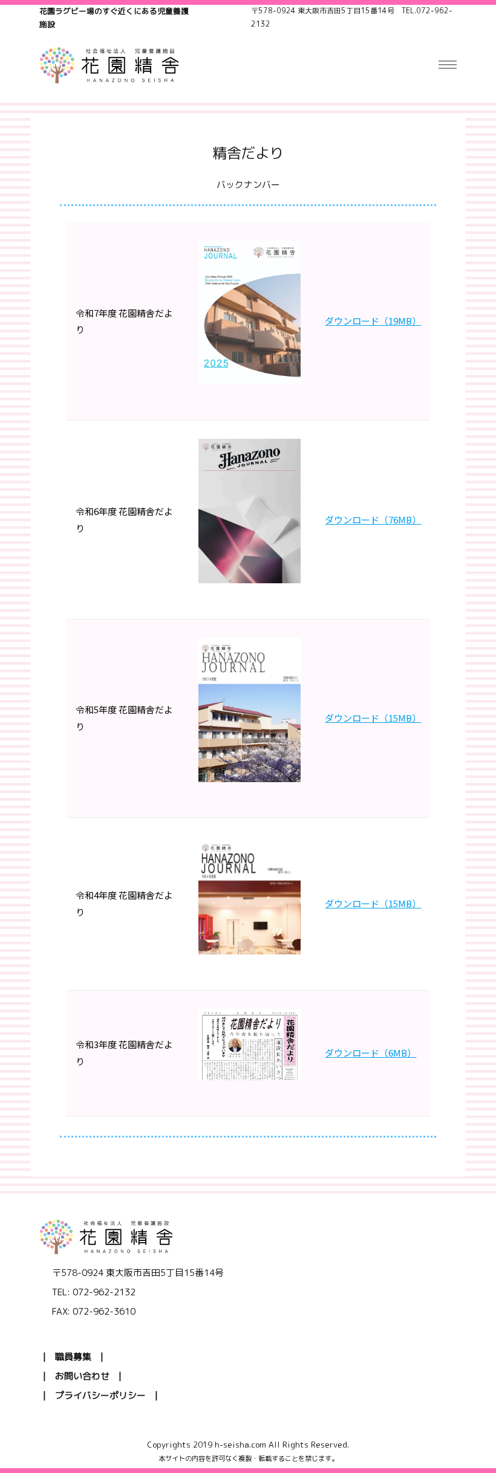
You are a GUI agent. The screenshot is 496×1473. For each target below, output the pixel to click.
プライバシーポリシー (100, 1395)
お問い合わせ (82, 1376)
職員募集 (73, 1356)
